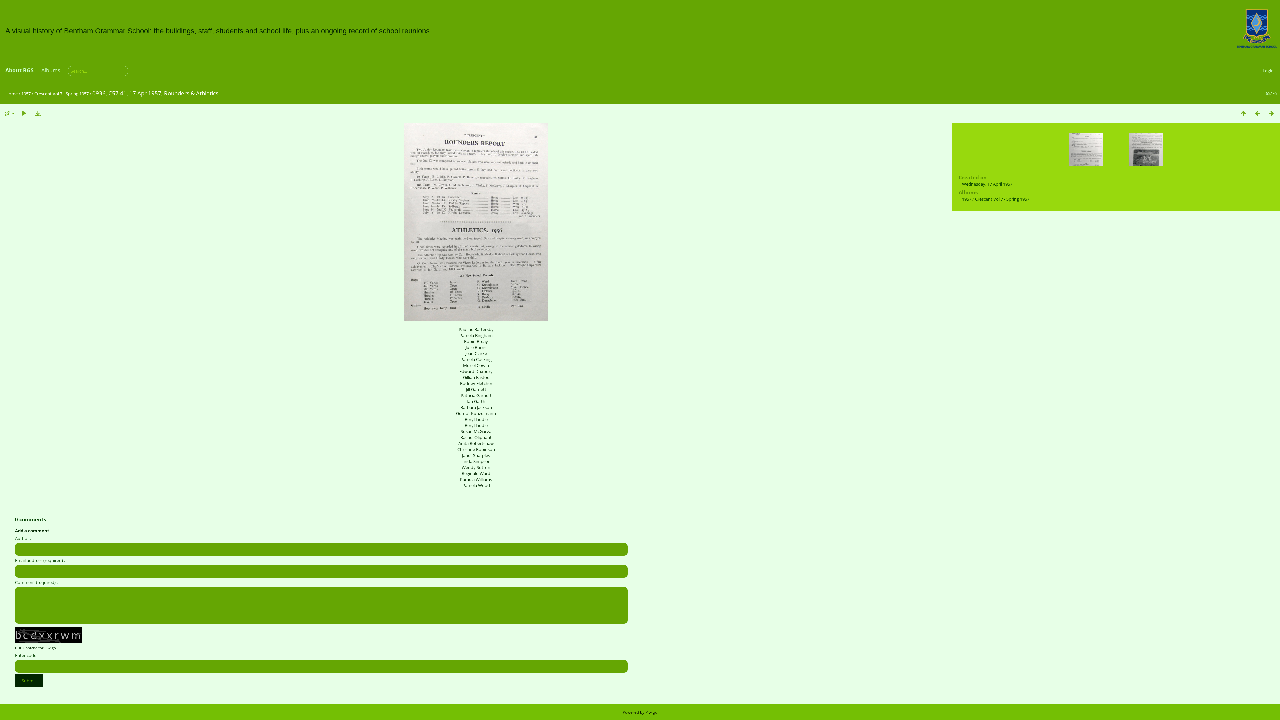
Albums (50, 70)
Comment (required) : (36, 582)
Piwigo (651, 712)
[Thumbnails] (1243, 113)
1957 (26, 94)
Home (11, 94)
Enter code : (26, 655)
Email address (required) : (40, 560)
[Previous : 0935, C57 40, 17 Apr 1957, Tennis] (1257, 113)
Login (1268, 71)
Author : (23, 538)
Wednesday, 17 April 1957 (987, 184)
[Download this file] (38, 113)
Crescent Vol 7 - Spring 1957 (61, 94)
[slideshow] (24, 113)
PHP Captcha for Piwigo (35, 647)
